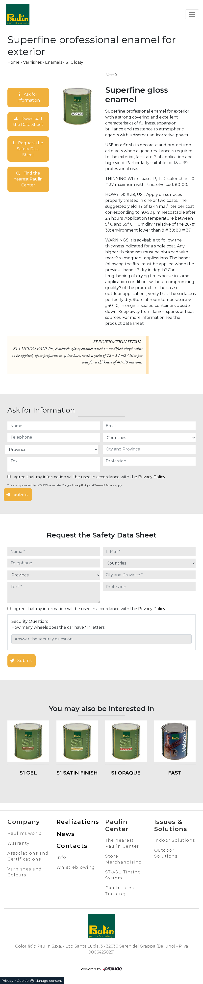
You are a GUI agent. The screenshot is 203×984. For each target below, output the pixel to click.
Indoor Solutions (174, 840)
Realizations (77, 821)
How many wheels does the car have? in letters (57, 627)
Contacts (72, 845)
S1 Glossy (74, 62)
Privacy (7, 981)
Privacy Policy (151, 477)
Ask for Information (28, 97)
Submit (20, 494)
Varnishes (32, 62)
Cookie (23, 981)
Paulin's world (24, 833)
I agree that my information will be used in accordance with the (88, 477)
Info (61, 857)
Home (13, 62)
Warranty (18, 843)
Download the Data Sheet (28, 121)
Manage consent (48, 981)
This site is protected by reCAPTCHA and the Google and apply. (64, 485)
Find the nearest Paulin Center (28, 179)
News (65, 833)
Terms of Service (104, 485)
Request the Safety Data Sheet (30, 149)
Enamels (53, 62)
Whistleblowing (75, 867)
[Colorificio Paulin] (17, 14)
